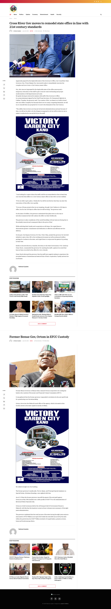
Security (59, 14)
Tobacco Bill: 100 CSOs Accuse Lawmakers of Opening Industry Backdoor (64, 296)
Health (52, 14)
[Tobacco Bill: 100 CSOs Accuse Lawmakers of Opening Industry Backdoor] (65, 287)
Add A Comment (42, 323)
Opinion (28, 14)
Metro (31, 31)
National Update (17, 31)
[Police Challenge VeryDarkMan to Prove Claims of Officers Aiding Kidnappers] (65, 569)
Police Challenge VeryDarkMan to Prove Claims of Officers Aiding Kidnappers (64, 578)
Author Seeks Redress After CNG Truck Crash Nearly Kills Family (18, 295)
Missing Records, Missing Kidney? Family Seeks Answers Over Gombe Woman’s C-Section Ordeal (42, 316)
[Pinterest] (4, 95)
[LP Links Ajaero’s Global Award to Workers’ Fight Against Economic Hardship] (19, 306)
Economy (35, 14)
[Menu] (10, 14)
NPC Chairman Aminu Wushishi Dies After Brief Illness (64, 558)
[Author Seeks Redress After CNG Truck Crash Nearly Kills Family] (19, 287)
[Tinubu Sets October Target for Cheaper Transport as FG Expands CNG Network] (42, 549)
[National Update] (13, 8)
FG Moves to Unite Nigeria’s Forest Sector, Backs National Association (19, 577)
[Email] (4, 98)
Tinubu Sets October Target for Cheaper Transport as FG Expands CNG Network (41, 558)
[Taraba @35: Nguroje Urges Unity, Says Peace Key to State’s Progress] (42, 569)
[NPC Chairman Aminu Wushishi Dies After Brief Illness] (65, 549)
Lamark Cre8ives (64, 603)
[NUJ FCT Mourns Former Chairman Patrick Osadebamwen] (19, 549)
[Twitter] (4, 88)
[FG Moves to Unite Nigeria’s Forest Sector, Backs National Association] (19, 569)
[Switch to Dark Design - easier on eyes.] (101, 1)
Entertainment (44, 14)
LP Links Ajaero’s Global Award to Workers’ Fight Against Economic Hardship (18, 316)
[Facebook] (4, 84)
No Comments (39, 31)
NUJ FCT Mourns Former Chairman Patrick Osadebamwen (19, 558)
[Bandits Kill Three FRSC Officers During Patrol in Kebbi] (65, 306)
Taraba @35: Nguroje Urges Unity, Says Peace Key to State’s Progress (41, 577)
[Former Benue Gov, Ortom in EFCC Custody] (42, 365)
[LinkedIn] (4, 91)
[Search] (101, 14)
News (15, 14)
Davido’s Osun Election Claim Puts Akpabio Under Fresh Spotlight (41, 295)
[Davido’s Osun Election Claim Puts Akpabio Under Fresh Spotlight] (42, 287)
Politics (21, 14)
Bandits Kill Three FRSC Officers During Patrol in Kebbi (64, 315)
